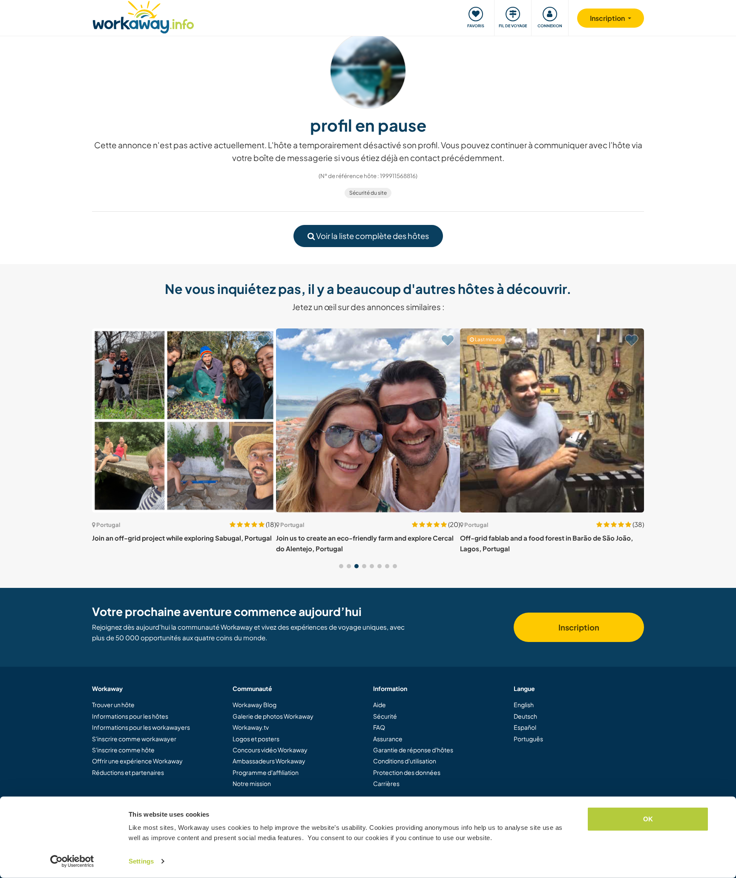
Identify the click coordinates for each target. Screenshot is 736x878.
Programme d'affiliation (266, 772)
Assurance (387, 739)
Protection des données (406, 772)
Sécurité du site (368, 193)
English (524, 704)
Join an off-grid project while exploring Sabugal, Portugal (182, 538)
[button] (341, 566)
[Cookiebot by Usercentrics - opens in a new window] (72, 861)
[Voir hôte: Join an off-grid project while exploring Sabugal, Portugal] (184, 420)
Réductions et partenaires (128, 772)
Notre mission (252, 783)
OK (648, 819)
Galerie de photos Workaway (273, 716)
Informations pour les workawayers (141, 727)
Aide (379, 704)
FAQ (379, 727)
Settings (141, 861)
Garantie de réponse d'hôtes (413, 750)
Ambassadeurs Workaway (269, 761)
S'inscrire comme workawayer (134, 739)
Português (528, 739)
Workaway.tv (251, 727)
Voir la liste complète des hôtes (372, 236)
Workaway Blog (254, 704)
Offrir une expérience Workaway (137, 761)
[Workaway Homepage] (143, 16)
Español (525, 727)
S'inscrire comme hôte (123, 750)
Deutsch (525, 716)
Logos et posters (256, 739)
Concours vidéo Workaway (270, 750)
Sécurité (385, 716)
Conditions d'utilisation (404, 761)
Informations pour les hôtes (130, 716)
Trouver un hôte (113, 704)
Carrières (386, 783)
